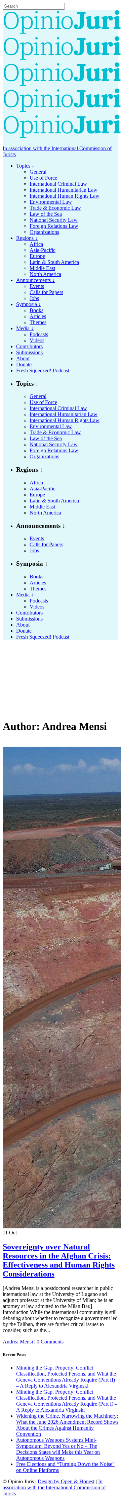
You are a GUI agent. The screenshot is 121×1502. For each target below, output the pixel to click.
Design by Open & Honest (66, 1481)
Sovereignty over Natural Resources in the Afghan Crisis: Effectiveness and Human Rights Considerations (59, 1260)
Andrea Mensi (18, 1341)
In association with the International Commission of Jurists (54, 1487)
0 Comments (50, 1341)
